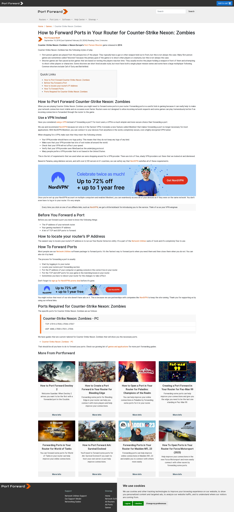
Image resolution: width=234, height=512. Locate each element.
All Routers (110, 502)
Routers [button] (42, 19)
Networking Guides (73, 502)
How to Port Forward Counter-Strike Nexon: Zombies (67, 80)
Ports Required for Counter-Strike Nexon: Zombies (66, 92)
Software (53, 3)
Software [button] (66, 19)
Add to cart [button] (223, 3)
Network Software (113, 499)
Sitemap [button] (92, 19)
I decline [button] (138, 503)
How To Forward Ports (54, 89)
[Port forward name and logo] (12, 3)
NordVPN (63, 127)
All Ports (109, 504)
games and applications (118, 346)
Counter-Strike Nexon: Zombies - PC (57, 342)
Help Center (65, 3)
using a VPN (61, 122)
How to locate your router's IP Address (61, 86)
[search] (82, 3)
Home (40, 26)
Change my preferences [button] (156, 503)
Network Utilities (139, 241)
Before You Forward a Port (55, 83)
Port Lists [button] (54, 19)
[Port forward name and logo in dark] (53, 11)
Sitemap (75, 3)
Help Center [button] (79, 19)
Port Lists (43, 3)
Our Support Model (73, 499)
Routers (33, 3)
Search (191, 11)
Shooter (98, 45)
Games (49, 26)
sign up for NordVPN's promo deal (66, 281)
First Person (89, 45)
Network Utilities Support (76, 496)
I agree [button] (127, 503)
